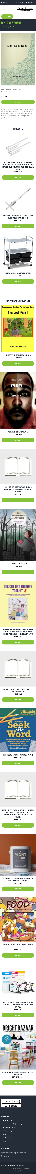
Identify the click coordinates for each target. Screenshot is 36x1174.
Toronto (5, 2)
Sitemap (22, 1171)
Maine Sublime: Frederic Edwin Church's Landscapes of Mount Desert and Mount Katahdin (18, 489)
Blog (5, 1141)
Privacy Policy (15, 1171)
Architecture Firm (9, 1120)
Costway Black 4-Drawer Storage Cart (18, 273)
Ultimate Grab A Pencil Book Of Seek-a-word (18, 755)
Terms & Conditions (23, 1169)
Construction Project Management (15, 1124)
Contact (13, 1169)
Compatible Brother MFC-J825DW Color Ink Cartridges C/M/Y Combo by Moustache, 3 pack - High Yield (18, 1004)
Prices (6, 1134)
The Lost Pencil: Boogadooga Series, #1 (18, 355)
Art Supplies (13, 89)
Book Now (7, 16)
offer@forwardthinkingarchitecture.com (24, 2)
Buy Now (18, 102)
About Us (7, 1138)
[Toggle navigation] (3, 9)
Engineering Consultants (12, 1131)
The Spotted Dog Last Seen (18, 564)
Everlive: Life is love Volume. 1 (18, 432)
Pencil (19, 89)
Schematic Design (9, 1127)
